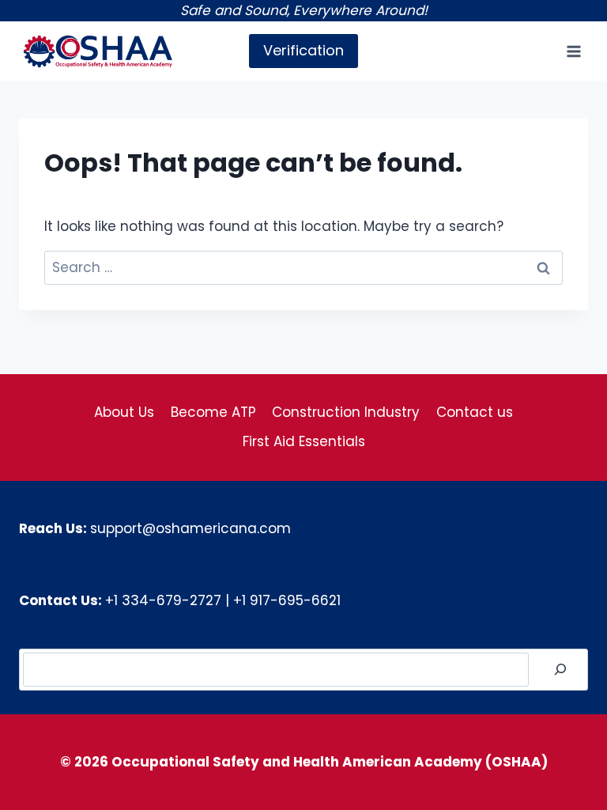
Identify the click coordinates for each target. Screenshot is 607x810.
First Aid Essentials (304, 441)
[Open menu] (573, 51)
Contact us (474, 412)
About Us (124, 412)
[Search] (560, 670)
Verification (303, 50)
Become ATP (213, 412)
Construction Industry (346, 412)
